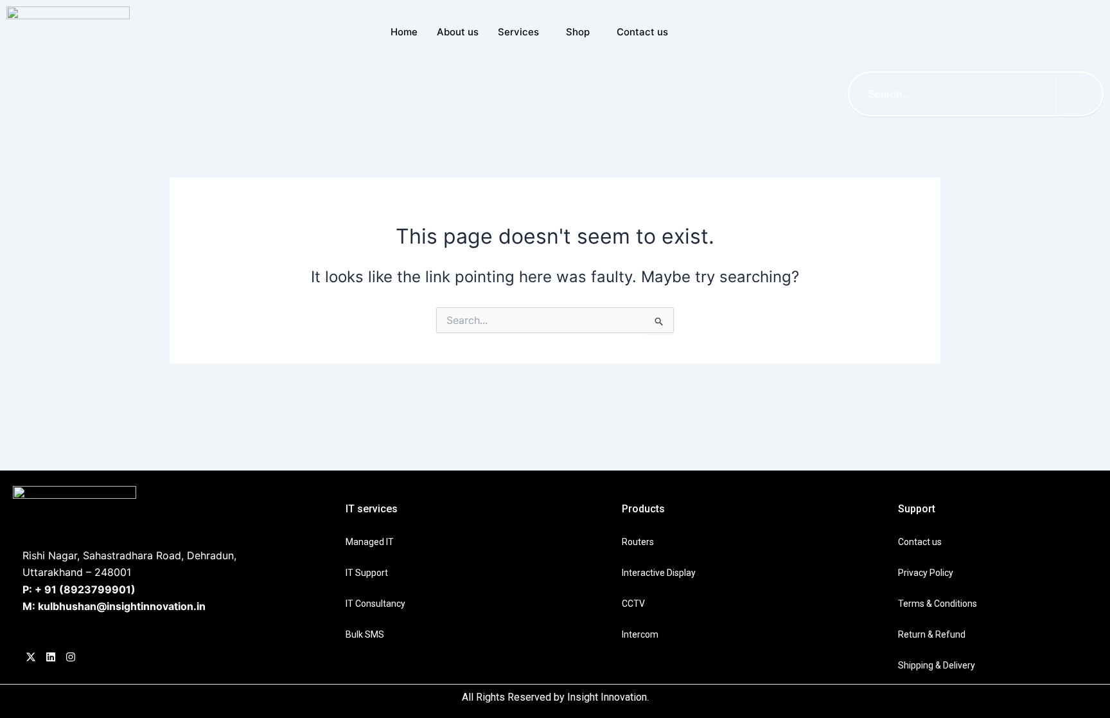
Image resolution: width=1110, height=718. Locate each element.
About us (458, 32)
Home (404, 32)
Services (518, 32)
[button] (972, 36)
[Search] (1081, 93)
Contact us (642, 32)
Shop (578, 32)
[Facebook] (31, 658)
